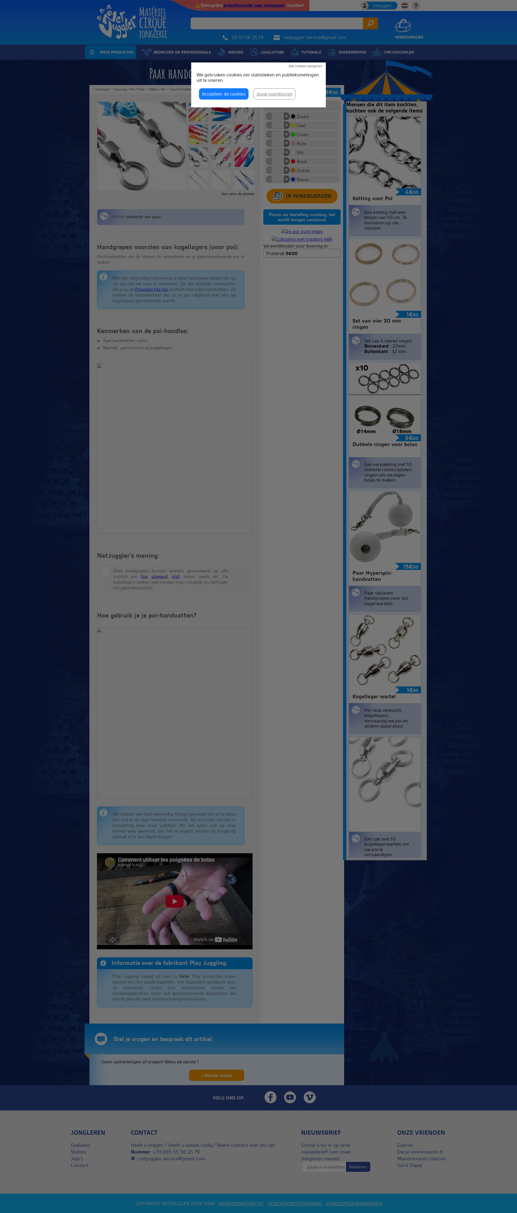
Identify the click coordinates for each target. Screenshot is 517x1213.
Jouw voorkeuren (274, 94)
